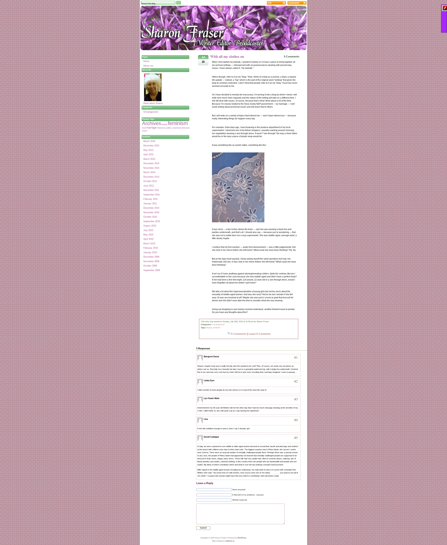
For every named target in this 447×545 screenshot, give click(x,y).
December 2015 (151, 145)
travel (144, 131)
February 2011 (150, 199)
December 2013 (151, 176)
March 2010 (149, 243)
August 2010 (149, 225)
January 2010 (150, 252)
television (186, 128)
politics (169, 128)
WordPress (241, 538)
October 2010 (150, 216)
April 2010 (148, 239)
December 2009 (151, 256)
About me (148, 65)
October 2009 (150, 265)
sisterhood (177, 128)
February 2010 (150, 248)
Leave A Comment (259, 333)
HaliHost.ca (230, 541)
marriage (151, 127)
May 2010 (148, 234)
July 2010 (148, 230)
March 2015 (149, 159)
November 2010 (151, 212)
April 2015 (148, 154)
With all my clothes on (227, 56)
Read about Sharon (153, 103)
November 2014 (151, 168)
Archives (151, 123)
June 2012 (148, 185)
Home (146, 61)
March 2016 (149, 141)
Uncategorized (218, 324)
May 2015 (148, 150)
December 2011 (151, 190)
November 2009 (151, 261)
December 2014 (151, 163)
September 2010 (151, 221)
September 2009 (151, 270)
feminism (217, 328)
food (144, 128)
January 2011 (150, 203)
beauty (209, 328)
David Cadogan (211, 437)
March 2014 (149, 172)
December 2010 (151, 208)
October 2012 (150, 181)
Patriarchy (161, 128)
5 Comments (291, 56)
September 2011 (151, 194)
